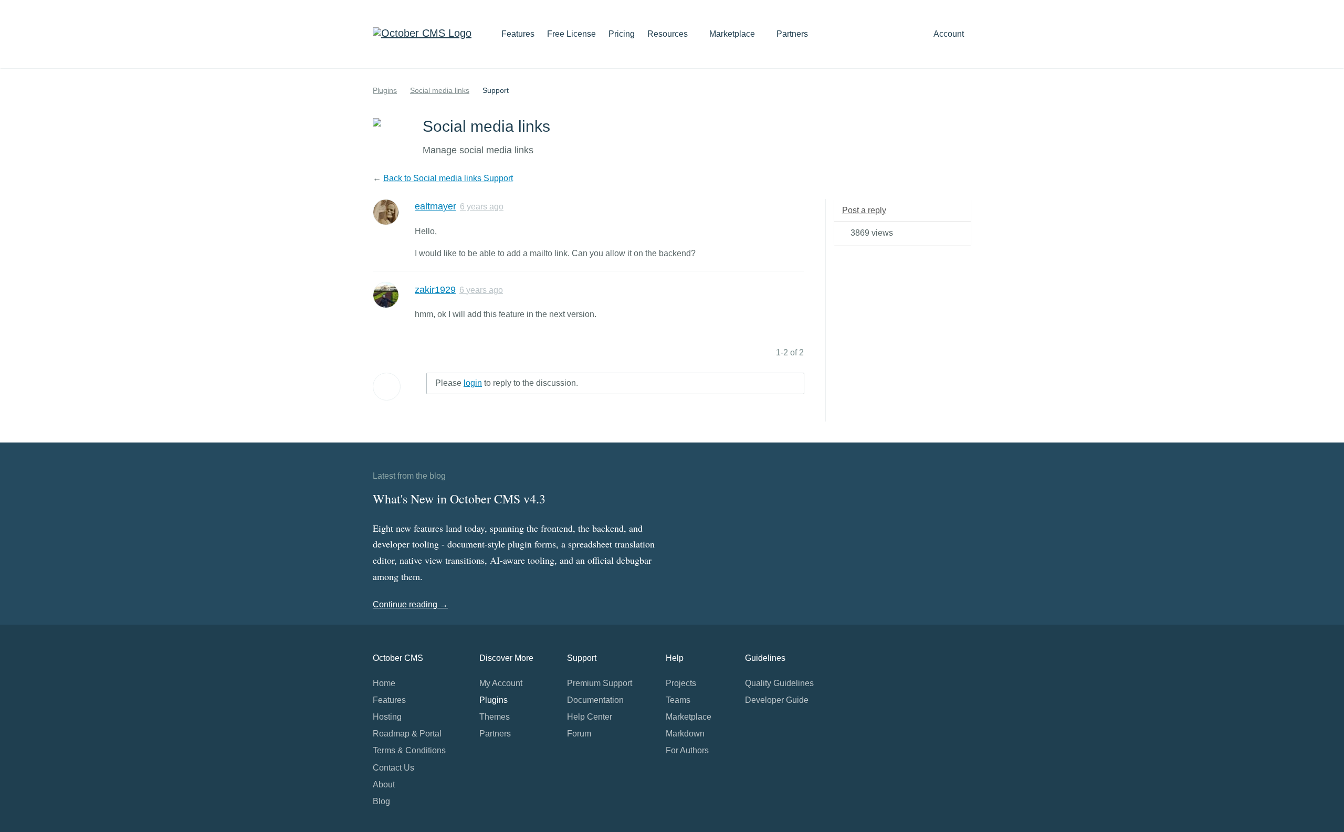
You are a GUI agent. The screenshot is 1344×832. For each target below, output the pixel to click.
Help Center (589, 716)
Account (949, 33)
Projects (681, 683)
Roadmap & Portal (407, 733)
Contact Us (393, 767)
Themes (494, 716)
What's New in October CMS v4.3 (459, 498)
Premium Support (599, 683)
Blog (381, 801)
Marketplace (733, 33)
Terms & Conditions (409, 750)
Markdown (685, 733)
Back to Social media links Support (448, 178)
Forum (579, 733)
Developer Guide (776, 700)
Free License (571, 33)
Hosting (387, 716)
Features (517, 33)
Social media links (439, 90)
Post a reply (864, 210)
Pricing (621, 33)
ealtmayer (435, 206)
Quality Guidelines (779, 683)
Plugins (385, 90)
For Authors (687, 750)
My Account (500, 683)
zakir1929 (435, 290)
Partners (792, 33)
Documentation (595, 700)
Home (384, 683)
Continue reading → (410, 604)
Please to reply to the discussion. (506, 382)
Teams (678, 700)
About (384, 784)
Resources (668, 33)
